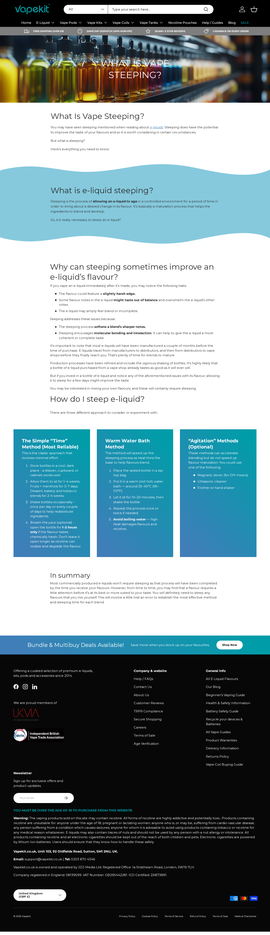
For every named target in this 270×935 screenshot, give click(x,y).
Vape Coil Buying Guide (224, 764)
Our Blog (213, 687)
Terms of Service (174, 916)
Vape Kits (94, 23)
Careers (140, 727)
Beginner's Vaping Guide (225, 695)
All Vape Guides (218, 732)
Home (26, 23)
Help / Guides (212, 23)
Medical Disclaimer (245, 916)
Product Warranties (221, 740)
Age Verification (146, 744)
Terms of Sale (144, 735)
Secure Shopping (148, 719)
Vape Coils (121, 23)
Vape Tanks (149, 23)
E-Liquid (43, 23)
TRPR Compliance (148, 711)
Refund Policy (198, 916)
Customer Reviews (149, 703)
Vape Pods (68, 23)
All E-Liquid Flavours (222, 679)
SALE (245, 23)
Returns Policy (217, 756)
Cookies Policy (150, 916)
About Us (141, 695)
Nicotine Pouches (182, 23)
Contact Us (143, 687)
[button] (254, 9)
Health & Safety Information (228, 703)
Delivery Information (222, 748)
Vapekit (26, 916)
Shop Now (229, 644)
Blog (232, 23)
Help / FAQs (143, 679)
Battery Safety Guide (222, 711)
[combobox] (138, 9)
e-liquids (156, 127)
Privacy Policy (127, 916)
